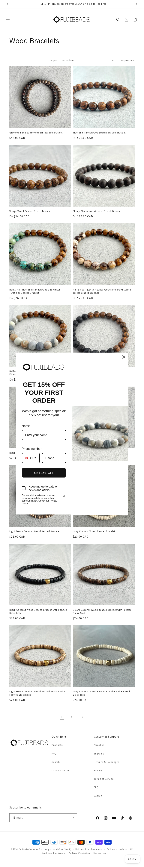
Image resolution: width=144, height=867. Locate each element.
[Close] (123, 357)
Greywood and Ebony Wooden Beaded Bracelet (36, 132)
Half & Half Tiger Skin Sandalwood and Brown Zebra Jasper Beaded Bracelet (102, 291)
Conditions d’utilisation (53, 853)
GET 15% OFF (44, 472)
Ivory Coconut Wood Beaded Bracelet (94, 531)
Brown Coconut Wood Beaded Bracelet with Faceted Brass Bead (102, 611)
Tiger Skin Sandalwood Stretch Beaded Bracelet (99, 132)
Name (26, 425)
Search (56, 762)
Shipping (99, 753)
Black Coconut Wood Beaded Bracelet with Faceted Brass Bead (38, 611)
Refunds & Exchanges (106, 762)
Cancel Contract (61, 770)
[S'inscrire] (72, 817)
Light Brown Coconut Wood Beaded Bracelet (34, 531)
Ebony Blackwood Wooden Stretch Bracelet (97, 211)
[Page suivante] (82, 717)
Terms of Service (104, 778)
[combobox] (31, 458)
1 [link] (62, 717)
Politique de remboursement (89, 849)
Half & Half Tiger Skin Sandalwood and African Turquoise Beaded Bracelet (35, 291)
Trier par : (52, 60)
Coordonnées (100, 853)
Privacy (98, 770)
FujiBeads (23, 849)
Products (57, 745)
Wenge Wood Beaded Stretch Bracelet (30, 211)
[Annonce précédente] (7, 4)
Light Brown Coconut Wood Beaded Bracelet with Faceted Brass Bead (37, 693)
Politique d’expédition (79, 853)
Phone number (31, 448)
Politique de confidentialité (119, 849)
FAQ (54, 753)
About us (99, 745)
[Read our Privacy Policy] (64, 496)
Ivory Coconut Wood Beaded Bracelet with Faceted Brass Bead (101, 693)
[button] (8, 20)
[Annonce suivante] (137, 4)
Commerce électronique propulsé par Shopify (50, 849)
